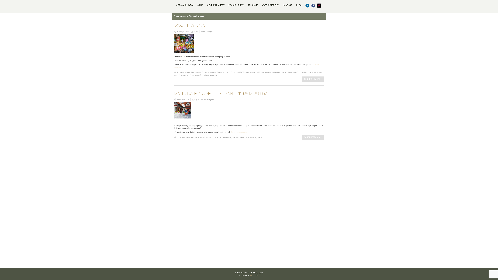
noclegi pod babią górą (274, 72)
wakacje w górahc (187, 75)
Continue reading (239, 132)
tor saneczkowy (243, 137)
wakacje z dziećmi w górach (206, 75)
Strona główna (180, 16)
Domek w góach (223, 72)
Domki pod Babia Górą (240, 72)
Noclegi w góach (291, 72)
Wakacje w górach (191, 25)
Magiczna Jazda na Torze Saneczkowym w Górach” (224, 93)
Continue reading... (313, 79)
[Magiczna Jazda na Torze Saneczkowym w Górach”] (182, 110)
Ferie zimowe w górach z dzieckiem (209, 137)
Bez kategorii (208, 32)
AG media (254, 275)
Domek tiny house (209, 72)
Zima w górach (256, 137)
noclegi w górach (306, 72)
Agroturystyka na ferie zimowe (189, 72)
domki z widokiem (257, 72)
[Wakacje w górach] (184, 43)
